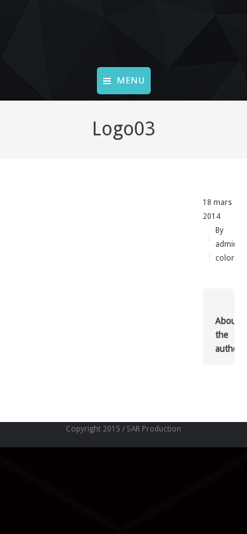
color (224, 258)
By (226, 237)
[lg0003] (98, 236)
